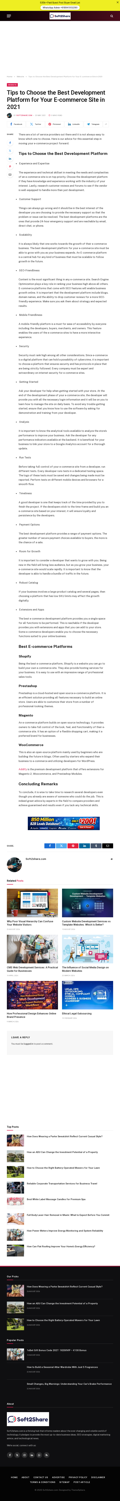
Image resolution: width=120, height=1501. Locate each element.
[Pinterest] (10, 166)
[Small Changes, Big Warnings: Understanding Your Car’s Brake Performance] (15, 1388)
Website (12, 85)
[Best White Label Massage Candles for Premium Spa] (15, 1203)
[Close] (117, 2)
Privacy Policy (78, 1477)
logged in (28, 1044)
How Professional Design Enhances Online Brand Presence (31, 1015)
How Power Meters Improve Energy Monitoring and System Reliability (65, 1230)
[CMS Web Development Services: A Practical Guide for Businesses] (32, 949)
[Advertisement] (60, 48)
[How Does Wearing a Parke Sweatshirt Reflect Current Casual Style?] (15, 1140)
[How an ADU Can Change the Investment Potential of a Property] (15, 1156)
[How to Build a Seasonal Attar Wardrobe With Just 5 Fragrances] (15, 1371)
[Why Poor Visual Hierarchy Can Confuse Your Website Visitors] (32, 903)
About (26, 1477)
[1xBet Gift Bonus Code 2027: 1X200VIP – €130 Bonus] (15, 1354)
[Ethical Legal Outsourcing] (87, 995)
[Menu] (9, 15)
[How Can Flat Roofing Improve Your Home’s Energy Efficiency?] (15, 1250)
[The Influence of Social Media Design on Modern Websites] (87, 949)
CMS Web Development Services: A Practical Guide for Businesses (32, 969)
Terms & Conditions (42, 1482)
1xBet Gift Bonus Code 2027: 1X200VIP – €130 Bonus (56, 1350)
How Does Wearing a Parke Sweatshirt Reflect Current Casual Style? (64, 1136)
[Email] (10, 174)
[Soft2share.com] (60, 16)
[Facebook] (10, 143)
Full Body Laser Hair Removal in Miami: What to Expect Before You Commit (68, 1215)
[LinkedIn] (10, 159)
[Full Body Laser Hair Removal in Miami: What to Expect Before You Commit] (15, 1219)
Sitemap (64, 1482)
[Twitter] (10, 151)
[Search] (111, 15)
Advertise (58, 1477)
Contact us (40, 1477)
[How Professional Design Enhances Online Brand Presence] (32, 995)
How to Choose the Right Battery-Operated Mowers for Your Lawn (63, 1167)
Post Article (82, 1482)
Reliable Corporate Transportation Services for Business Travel (62, 1183)
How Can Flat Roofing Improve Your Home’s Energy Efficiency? (61, 1246)
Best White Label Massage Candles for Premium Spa (56, 1199)
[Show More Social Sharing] (106, 124)
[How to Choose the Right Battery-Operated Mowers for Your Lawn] (15, 1172)
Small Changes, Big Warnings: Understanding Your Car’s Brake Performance (69, 1384)
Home (14, 1477)
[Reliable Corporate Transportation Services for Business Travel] (15, 1188)
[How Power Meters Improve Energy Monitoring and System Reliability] (15, 1235)
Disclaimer (98, 1477)
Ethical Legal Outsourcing (77, 1013)
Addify (23, 769)
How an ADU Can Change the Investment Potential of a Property (62, 1152)
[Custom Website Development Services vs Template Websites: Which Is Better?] (87, 903)
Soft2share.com (24, 115)
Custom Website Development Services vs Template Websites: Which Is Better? (86, 923)
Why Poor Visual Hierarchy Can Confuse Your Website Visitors (30, 923)
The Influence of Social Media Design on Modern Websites (85, 969)
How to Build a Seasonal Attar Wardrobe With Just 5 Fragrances (62, 1367)
